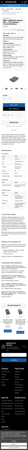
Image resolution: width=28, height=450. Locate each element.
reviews (14, 130)
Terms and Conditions (6, 400)
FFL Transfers (18, 403)
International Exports (20, 411)
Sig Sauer (17, 374)
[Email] (8, 115)
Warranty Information (14, 126)
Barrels (3, 377)
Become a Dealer (19, 406)
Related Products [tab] (14, 305)
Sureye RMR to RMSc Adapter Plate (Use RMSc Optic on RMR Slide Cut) (8, 322)
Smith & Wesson (19, 385)
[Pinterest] (20, 115)
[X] (16, 115)
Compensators (5, 379)
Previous (2, 89)
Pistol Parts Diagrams (6, 406)
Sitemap (3, 422)
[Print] (12, 115)
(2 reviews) (14, 29)
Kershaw (17, 382)
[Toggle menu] (1, 1)
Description (14, 122)
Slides (2, 382)
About (2, 416)
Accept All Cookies (14, 447)
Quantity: (5, 95)
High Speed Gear (19, 390)
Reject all (14, 444)
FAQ (2, 411)
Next (25, 89)
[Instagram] (25, 347)
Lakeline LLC (18, 371)
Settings (14, 441)
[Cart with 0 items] (25, 2)
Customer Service (19, 400)
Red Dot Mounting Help (7, 408)
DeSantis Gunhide (19, 379)
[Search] (22, 2)
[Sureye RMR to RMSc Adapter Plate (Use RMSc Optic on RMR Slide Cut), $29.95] (7, 312)
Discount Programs (19, 408)
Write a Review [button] (20, 29)
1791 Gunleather (19, 387)
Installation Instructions (7, 403)
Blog (2, 419)
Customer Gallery (5, 414)
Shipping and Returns (20, 414)
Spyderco (17, 377)
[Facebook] (4, 115)
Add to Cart (8, 330)
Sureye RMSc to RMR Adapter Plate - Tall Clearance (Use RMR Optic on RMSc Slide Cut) (20, 322)
